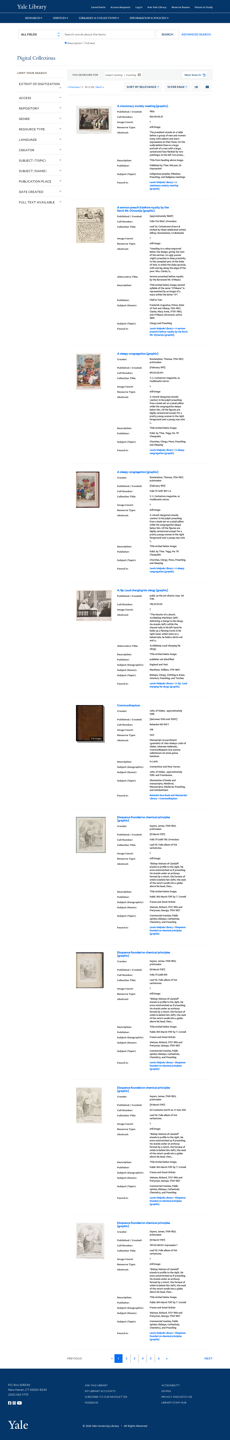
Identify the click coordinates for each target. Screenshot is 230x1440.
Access (25, 98)
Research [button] (32, 18)
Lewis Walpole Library (161, 182)
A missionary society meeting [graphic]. (142, 106)
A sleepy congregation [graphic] (137, 353)
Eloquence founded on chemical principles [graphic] (143, 819)
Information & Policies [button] (148, 18)
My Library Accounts (100, 1391)
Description (74, 43)
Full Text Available (37, 202)
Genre (24, 119)
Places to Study (204, 7)
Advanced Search (196, 34)
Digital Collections (36, 58)
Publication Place (35, 181)
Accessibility (170, 1385)
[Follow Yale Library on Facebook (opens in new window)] (9, 1403)
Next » (100, 87)
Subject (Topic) (32, 160)
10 (176, 87)
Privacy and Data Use (176, 1396)
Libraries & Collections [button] (98, 18)
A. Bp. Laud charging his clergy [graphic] (142, 590)
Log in (138, 7)
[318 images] (89, 723)
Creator (26, 150)
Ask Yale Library (157, 7)
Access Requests (120, 7)
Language (28, 139)
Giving (166, 1391)
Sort (141, 87)
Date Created (31, 192)
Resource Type (32, 129)
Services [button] (59, 18)
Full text (90, 43)
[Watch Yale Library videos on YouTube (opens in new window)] (19, 1403)
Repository (29, 108)
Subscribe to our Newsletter (106, 1396)
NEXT (208, 1358)
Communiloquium (128, 705)
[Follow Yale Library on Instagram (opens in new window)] (14, 1403)
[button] (167, 34)
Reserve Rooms (181, 7)
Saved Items (98, 7)
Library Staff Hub (173, 1402)
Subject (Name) (33, 171)
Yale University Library (32, 6)
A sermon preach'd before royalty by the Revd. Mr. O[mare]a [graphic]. (143, 209)
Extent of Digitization (39, 84)
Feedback (91, 1402)
